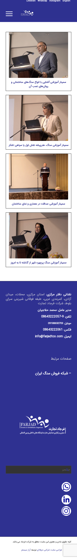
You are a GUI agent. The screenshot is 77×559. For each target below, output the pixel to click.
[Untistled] (45, 14)
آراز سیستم (26, 550)
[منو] (10, 14)
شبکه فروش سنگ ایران (51, 373)
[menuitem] (66, 1)
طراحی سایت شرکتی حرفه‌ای (49, 550)
